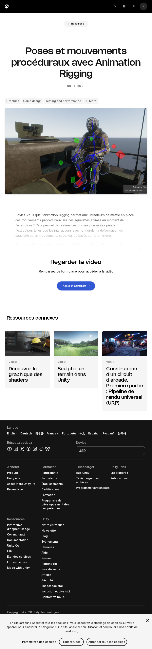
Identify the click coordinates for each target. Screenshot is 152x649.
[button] (76, 24)
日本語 (39, 433)
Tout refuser (71, 641)
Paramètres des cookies (39, 641)
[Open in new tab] (33, 483)
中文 (82, 433)
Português (69, 433)
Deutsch (26, 433)
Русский (109, 433)
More (92, 101)
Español (93, 433)
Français (53, 433)
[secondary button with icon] (143, 6)
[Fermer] (147, 620)
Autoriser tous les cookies (106, 641)
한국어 (122, 433)
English (12, 433)
